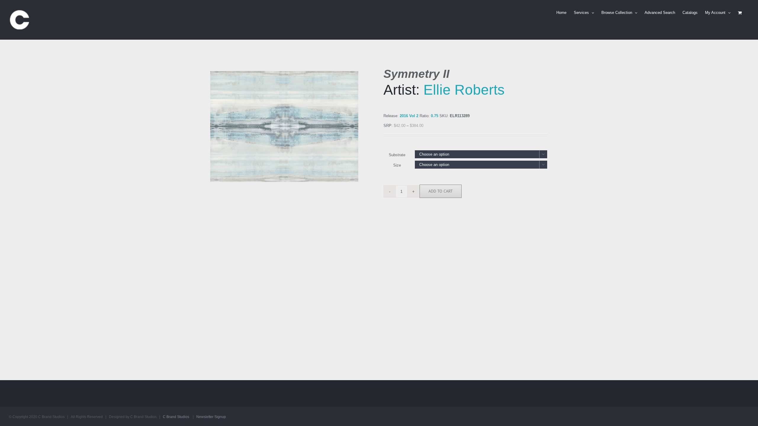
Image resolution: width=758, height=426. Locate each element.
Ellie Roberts (464, 90)
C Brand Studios (176, 417)
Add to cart (440, 191)
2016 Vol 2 (409, 116)
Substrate (397, 155)
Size (397, 165)
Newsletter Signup (211, 417)
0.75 (434, 116)
